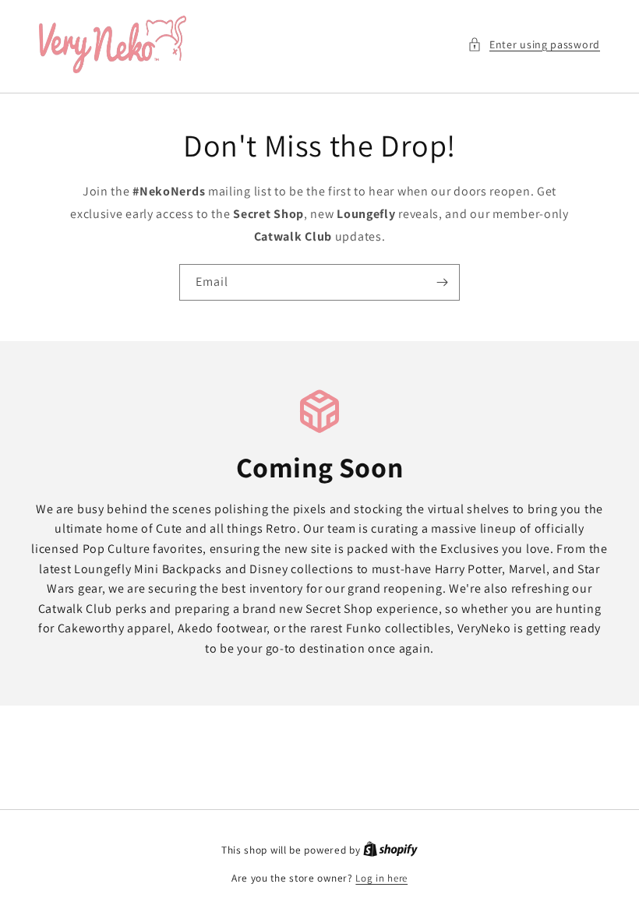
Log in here (381, 878)
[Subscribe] (442, 282)
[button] (534, 45)
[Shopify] (390, 850)
